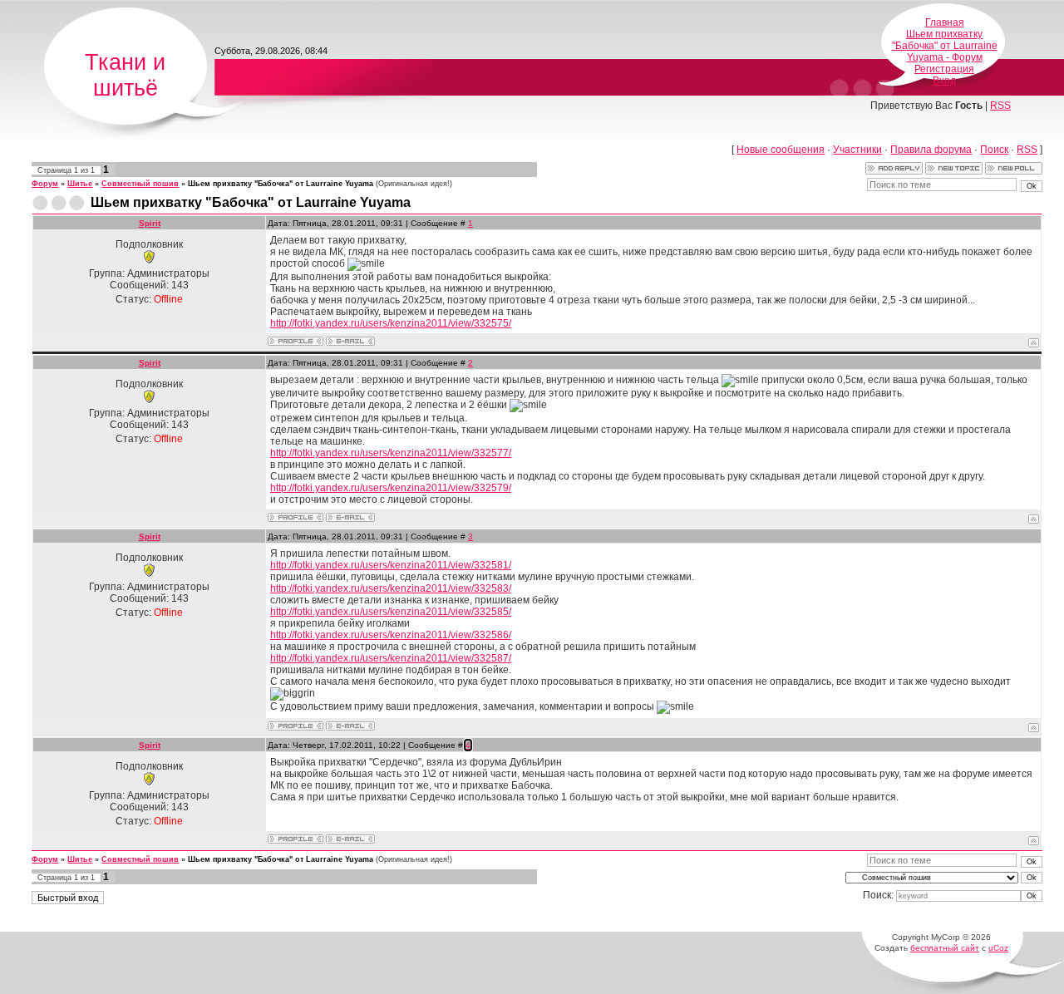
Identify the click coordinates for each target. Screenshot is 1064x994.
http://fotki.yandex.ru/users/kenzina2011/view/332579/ (390, 488)
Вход (944, 80)
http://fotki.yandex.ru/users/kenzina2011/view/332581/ (390, 565)
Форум (45, 184)
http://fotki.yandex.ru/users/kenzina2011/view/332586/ (390, 635)
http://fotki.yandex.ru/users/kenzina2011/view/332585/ (390, 612)
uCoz (998, 947)
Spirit (149, 223)
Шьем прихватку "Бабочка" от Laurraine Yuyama (280, 184)
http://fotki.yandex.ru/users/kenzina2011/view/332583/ (390, 588)
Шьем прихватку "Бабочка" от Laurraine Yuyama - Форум (945, 45)
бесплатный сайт (944, 947)
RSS (1000, 105)
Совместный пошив (140, 184)
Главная (944, 22)
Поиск (994, 149)
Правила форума (931, 149)
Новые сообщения (780, 149)
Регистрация (944, 69)
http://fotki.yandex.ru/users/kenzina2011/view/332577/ (390, 453)
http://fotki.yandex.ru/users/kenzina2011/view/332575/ (390, 323)
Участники (857, 149)
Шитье (79, 184)
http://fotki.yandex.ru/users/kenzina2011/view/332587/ (390, 658)
